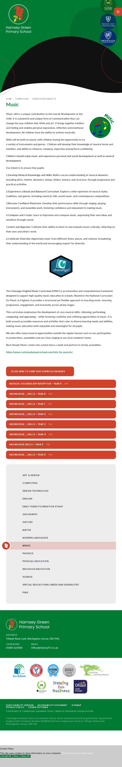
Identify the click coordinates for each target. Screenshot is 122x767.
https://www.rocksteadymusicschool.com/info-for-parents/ (39, 352)
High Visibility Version (20, 705)
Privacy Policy (15, 707)
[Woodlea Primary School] (108, 38)
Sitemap (76, 705)
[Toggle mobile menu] (118, 12)
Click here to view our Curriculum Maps (38, 371)
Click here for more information (77, 753)
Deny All (25, 756)
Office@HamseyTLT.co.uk (44, 647)
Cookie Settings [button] (38, 707)
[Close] (1, 759)
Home (9, 98)
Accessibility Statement (52, 705)
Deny (16, 756)
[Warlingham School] (108, 22)
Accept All (6, 756)
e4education (85, 711)
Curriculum (21, 98)
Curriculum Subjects (44, 98)
